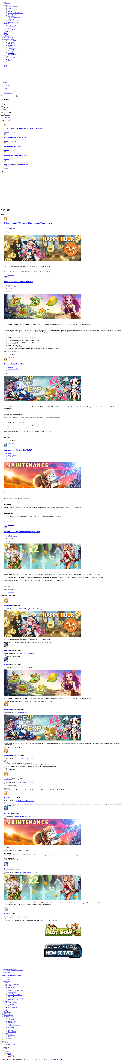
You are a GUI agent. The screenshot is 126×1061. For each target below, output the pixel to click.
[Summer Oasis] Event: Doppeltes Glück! (22, 531)
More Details (56, 1059)
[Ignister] (6, 794)
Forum (6, 88)
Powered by (11, 975)
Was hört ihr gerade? (21, 917)
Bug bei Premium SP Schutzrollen (16, 165)
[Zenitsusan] (6, 602)
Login (5, 65)
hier (36, 516)
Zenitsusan (6, 132)
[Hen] (6, 910)
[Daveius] (6, 647)
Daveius (6, 141)
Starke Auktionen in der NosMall (15, 137)
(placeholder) (11, 1044)
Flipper (9, 453)
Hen (5, 914)
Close (61, 1059)
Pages (5, 89)
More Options (8, 93)
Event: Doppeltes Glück (12, 146)
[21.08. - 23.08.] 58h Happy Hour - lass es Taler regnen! (23, 128)
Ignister (6, 168)
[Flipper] (6, 810)
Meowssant (7, 117)
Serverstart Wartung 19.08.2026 (15, 156)
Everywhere (4, 82)
